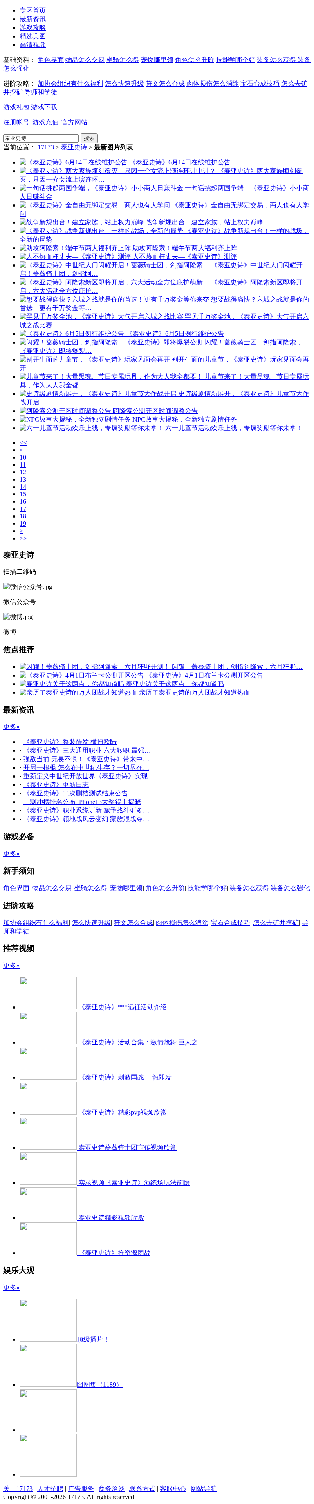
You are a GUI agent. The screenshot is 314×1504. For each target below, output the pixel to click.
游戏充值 (45, 122)
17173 (46, 147)
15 (23, 494)
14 (23, 486)
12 (23, 472)
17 (23, 508)
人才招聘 (50, 1488)
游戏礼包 (16, 107)
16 (23, 501)
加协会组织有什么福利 (70, 83)
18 (23, 516)
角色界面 (51, 59)
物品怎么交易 (85, 59)
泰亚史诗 (74, 147)
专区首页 (33, 10)
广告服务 (81, 1488)
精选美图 (33, 36)
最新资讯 (33, 19)
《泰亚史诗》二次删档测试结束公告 (75, 793)
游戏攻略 (33, 27)
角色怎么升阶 (194, 59)
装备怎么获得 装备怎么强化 (270, 887)
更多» (11, 726)
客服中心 (173, 1488)
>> (23, 538)
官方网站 (74, 122)
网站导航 (204, 1488)
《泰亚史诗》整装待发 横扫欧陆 (70, 741)
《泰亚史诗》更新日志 (56, 784)
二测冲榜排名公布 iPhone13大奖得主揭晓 (82, 801)
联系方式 (142, 1488)
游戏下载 (44, 107)
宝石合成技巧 (260, 83)
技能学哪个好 (235, 59)
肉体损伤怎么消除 (212, 83)
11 (23, 464)
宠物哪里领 (157, 59)
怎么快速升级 (124, 83)
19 (23, 523)
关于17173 (18, 1488)
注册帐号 (16, 122)
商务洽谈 (112, 1488)
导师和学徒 (41, 92)
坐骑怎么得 (122, 59)
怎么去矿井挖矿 (276, 922)
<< (23, 442)
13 (23, 479)
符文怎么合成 (165, 83)
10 (23, 457)
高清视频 (33, 44)
